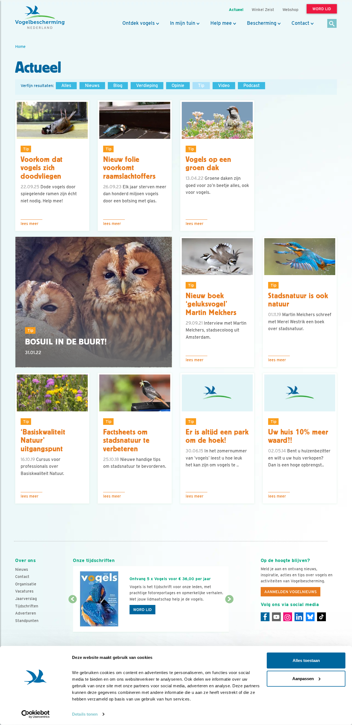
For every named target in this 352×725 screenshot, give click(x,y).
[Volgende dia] (229, 615)
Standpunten (26, 620)
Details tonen (85, 714)
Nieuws (92, 85)
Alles (66, 85)
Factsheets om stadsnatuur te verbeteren (126, 440)
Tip (201, 85)
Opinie (178, 85)
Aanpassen (303, 678)
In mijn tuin (182, 23)
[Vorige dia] (72, 615)
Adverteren (25, 613)
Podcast (251, 85)
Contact (300, 23)
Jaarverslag (26, 598)
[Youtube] (276, 616)
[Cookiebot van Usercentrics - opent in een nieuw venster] (36, 714)
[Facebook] (265, 616)
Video (224, 85)
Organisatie (25, 584)
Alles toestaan (306, 660)
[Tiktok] (321, 616)
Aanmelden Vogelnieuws (290, 592)
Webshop (290, 9)
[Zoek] (332, 24)
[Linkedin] (299, 616)
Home (20, 46)
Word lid (142, 609)
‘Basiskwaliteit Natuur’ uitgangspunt (43, 440)
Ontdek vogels (138, 23)
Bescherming (261, 23)
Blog (117, 85)
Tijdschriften (26, 606)
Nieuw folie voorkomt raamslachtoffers (129, 168)
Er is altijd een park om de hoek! (217, 436)
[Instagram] (287, 616)
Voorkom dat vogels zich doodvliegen (42, 168)
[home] (40, 17)
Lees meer (29, 223)
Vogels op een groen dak (208, 163)
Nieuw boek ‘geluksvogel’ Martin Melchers (211, 304)
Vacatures (24, 591)
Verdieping (147, 85)
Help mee (221, 23)
